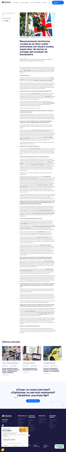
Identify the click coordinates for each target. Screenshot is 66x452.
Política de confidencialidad (36, 445)
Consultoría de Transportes (31, 430)
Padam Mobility (48, 37)
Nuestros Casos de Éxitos (53, 421)
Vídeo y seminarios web (43, 423)
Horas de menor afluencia (21, 420)
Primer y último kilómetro (21, 423)
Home (21, 58)
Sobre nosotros (52, 419)
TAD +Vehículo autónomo (31, 426)
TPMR (29, 422)
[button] (16, 2)
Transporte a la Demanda (31, 420)
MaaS (29, 423)
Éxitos (32, 2)
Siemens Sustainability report (46, 446)
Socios (50, 423)
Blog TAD (41, 420)
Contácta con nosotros (56, 2)
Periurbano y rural (21, 418)
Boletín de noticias (43, 419)
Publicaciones (42, 418)
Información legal (28, 445)
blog (25, 58)
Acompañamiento (32, 427)
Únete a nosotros (53, 425)
